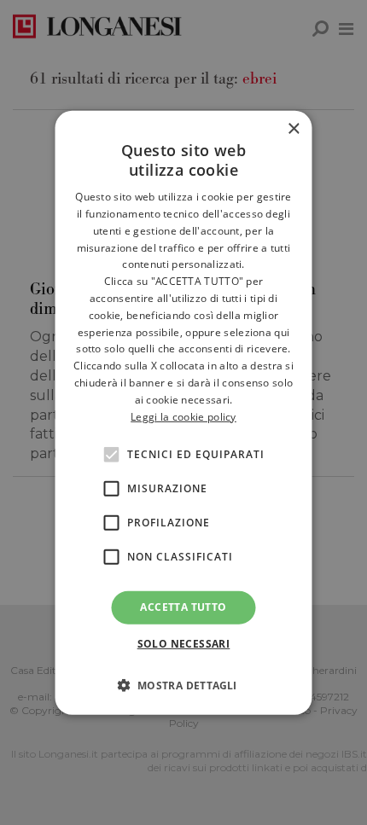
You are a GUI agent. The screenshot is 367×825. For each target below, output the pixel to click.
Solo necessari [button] (183, 643)
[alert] (183, 412)
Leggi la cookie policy (183, 416)
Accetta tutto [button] (183, 607)
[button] (183, 685)
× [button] (293, 128)
